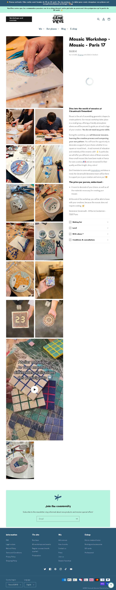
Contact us (62, 548)
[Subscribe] (76, 519)
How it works (63, 544)
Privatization (36, 555)
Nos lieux (35, 540)
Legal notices (10, 544)
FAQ (7, 540)
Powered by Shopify (105, 588)
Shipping (80, 55)
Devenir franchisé (64, 561)
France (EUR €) (13, 585)
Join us (61, 557)
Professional (89, 552)
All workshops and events (41, 544)
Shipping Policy (11, 561)
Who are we (62, 540)
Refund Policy (11, 548)
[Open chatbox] (111, 585)
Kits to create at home (92, 540)
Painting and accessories (93, 544)
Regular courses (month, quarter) (41, 549)
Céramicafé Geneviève (93, 588)
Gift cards (88, 548)
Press (60, 552)
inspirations (95, 170)
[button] (41, 29)
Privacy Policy (11, 557)
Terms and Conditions (14, 552)
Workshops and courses (16, 19)
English (29, 585)
